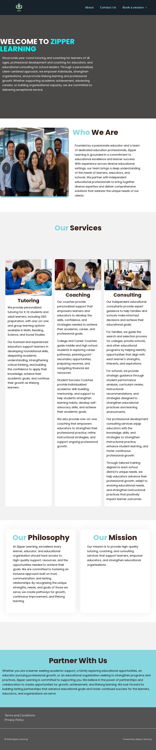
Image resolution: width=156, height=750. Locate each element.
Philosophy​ (40, 537)
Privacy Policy (14, 720)
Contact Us (108, 7)
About (89, 7)
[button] (145, 7)
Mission (115, 537)
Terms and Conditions (20, 715)
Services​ (78, 228)
